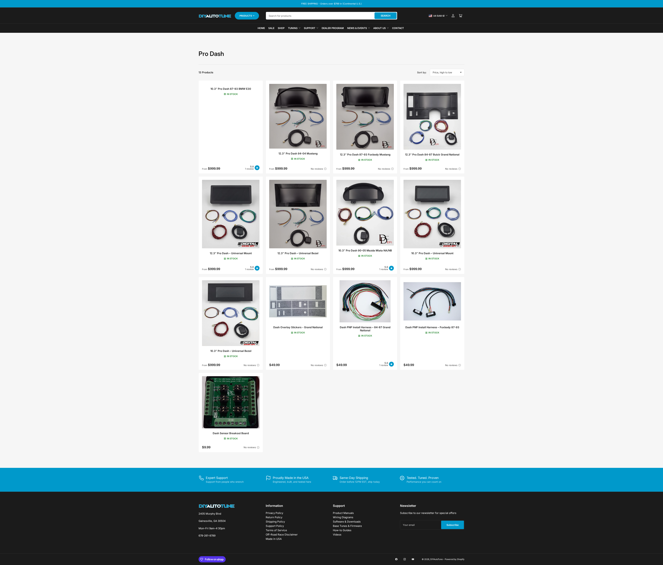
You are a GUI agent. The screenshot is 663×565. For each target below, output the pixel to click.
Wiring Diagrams (343, 517)
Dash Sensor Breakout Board (231, 433)
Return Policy (274, 517)
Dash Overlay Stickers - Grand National (298, 327)
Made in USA (274, 538)
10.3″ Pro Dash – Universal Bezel (230, 351)
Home (261, 28)
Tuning (292, 28)
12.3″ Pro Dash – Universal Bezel (297, 253)
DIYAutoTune (436, 559)
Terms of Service (276, 530)
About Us (379, 28)
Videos (337, 534)
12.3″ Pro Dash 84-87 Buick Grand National (432, 154)
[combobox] (331, 16)
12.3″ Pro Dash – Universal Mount (231, 253)
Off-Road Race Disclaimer (282, 534)
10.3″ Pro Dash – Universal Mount (432, 253)
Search (385, 15)
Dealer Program (333, 28)
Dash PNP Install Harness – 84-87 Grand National (365, 329)
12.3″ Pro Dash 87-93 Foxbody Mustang (365, 154)
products (245, 15)
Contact (398, 28)
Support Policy (275, 526)
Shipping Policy (275, 521)
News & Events (357, 28)
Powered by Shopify (454, 559)
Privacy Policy (274, 513)
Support (309, 28)
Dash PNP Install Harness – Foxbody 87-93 (432, 327)
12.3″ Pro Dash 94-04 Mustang (298, 153)
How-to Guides (342, 530)
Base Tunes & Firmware (347, 526)
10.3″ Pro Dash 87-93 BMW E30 (230, 88)
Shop (281, 28)
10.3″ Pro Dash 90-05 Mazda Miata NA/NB (365, 250)
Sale (271, 28)
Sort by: (421, 72)
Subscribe (452, 524)
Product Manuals (343, 513)
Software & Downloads (347, 521)
